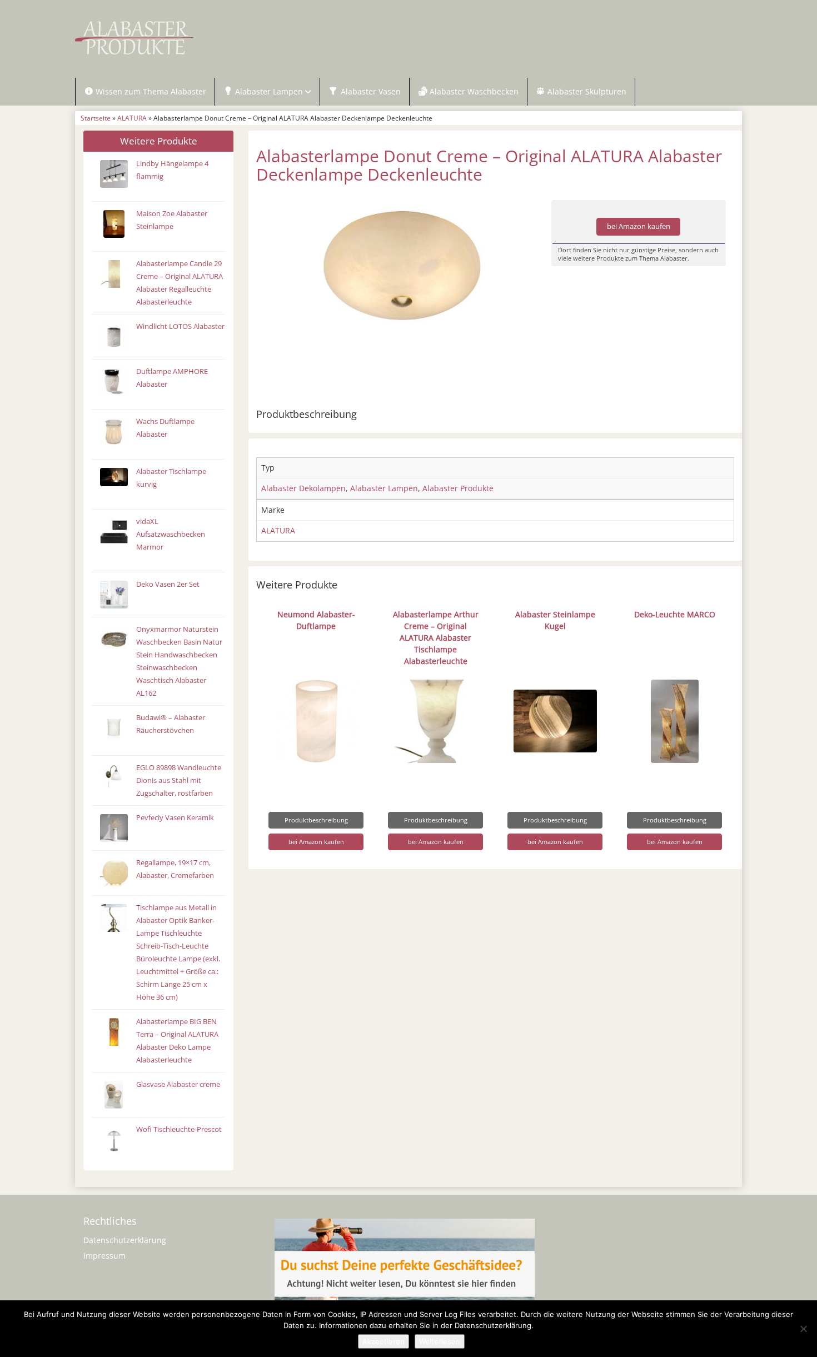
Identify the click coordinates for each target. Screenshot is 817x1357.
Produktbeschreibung (316, 820)
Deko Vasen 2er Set (168, 584)
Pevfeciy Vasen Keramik (175, 817)
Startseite (96, 117)
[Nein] (803, 1328)
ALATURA (132, 117)
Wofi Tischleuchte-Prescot (179, 1129)
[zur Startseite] (214, 37)
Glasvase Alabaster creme (178, 1084)
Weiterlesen (439, 1341)
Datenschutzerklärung (124, 1240)
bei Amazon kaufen (638, 226)
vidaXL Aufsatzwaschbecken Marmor (170, 534)
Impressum (104, 1255)
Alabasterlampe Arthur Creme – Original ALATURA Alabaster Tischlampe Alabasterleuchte (436, 637)
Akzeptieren (383, 1341)
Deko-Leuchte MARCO (674, 614)
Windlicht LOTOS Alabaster (180, 326)
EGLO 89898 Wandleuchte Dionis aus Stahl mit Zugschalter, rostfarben (178, 780)
